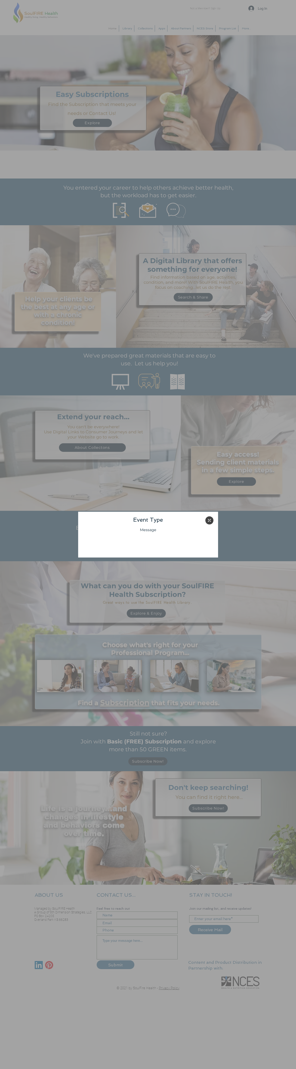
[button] (209, 520)
